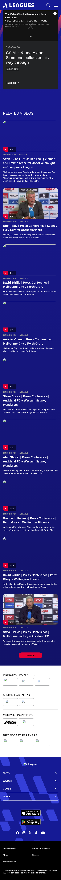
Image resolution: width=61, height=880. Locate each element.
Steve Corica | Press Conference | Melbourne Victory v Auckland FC (26, 634)
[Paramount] (26, 742)
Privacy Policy (9, 848)
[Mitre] (10, 722)
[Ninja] (26, 681)
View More (30, 655)
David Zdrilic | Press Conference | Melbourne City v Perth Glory (26, 284)
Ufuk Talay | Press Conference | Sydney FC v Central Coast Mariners (30, 228)
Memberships (9, 861)
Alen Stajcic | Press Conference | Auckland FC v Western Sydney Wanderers (25, 461)
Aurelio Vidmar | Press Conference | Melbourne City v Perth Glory (27, 341)
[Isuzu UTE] (10, 681)
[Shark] (42, 681)
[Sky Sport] (42, 742)
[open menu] (56, 5)
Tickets (35, 855)
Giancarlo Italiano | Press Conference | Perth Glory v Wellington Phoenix (29, 520)
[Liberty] (10, 702)
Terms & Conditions (41, 848)
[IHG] (26, 722)
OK (30, 36)
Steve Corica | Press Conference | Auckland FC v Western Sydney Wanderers (26, 400)
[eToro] (26, 702)
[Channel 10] (10, 742)
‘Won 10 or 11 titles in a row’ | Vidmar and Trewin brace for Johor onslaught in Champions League (29, 163)
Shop (5, 855)
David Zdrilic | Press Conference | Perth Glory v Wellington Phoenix (30, 577)
